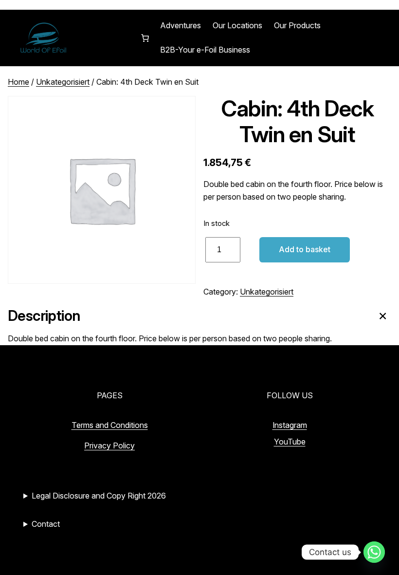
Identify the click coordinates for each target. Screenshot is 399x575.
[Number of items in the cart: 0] (145, 38)
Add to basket (304, 249)
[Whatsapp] (374, 552)
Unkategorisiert (63, 82)
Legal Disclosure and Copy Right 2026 (99, 496)
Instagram (289, 425)
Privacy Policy (109, 445)
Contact (46, 524)
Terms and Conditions (110, 425)
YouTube (290, 441)
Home (18, 82)
